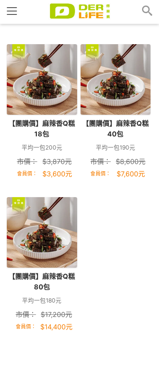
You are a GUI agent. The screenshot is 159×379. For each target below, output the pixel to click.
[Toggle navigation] (12, 11)
